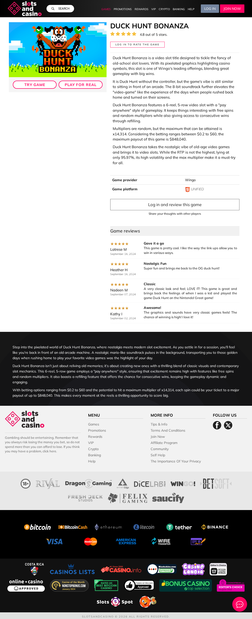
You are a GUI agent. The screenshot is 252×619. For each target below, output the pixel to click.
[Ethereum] (108, 526)
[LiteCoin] (143, 526)
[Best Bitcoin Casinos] (107, 584)
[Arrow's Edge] (123, 483)
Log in (210, 8)
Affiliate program (164, 443)
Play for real (80, 84)
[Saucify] (168, 497)
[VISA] (55, 541)
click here (49, 451)
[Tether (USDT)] (179, 526)
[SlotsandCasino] (25, 8)
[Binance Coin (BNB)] (214, 526)
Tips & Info (159, 424)
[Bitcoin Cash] (73, 526)
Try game (34, 84)
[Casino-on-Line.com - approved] (139, 584)
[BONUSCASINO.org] (186, 584)
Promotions (123, 9)
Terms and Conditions (168, 430)
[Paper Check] (197, 541)
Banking (179, 9)
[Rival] (48, 483)
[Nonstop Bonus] (70, 584)
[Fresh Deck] (85, 497)
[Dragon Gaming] (88, 483)
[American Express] (126, 541)
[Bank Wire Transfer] (161, 541)
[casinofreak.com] (231, 584)
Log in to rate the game (137, 44)
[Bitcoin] (37, 526)
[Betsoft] (216, 483)
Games (106, 9)
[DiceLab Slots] (150, 483)
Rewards (141, 9)
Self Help (158, 455)
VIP (153, 9)
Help (191, 9)
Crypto (164, 9)
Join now (232, 8)
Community (160, 449)
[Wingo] (183, 483)
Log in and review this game (175, 204)
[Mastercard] (90, 541)
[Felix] (127, 497)
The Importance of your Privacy (176, 461)
